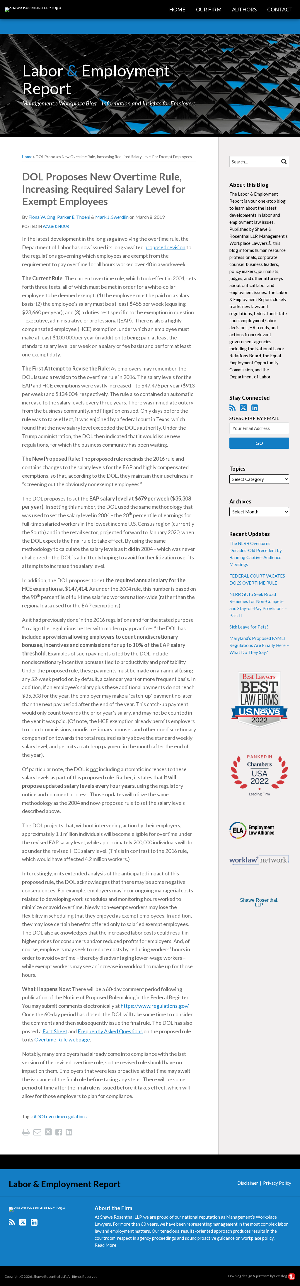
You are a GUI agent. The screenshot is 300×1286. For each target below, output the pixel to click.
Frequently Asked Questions (110, 1031)
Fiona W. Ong (41, 217)
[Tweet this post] (48, 1132)
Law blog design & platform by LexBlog (257, 1276)
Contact (280, 9)
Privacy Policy (277, 1183)
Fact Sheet (54, 1031)
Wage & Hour (56, 226)
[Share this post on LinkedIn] (69, 1132)
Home (177, 9)
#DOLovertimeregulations (60, 1116)
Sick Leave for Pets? (249, 626)
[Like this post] (58, 1132)
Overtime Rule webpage (62, 1039)
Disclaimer (247, 1183)
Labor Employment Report (96, 79)
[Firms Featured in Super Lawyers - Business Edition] (259, 920)
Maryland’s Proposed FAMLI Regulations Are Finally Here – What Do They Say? (259, 645)
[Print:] (26, 1132)
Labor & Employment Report (65, 1184)
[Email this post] (37, 1132)
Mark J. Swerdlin (112, 217)
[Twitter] (243, 408)
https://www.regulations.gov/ (154, 1006)
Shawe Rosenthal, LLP (259, 902)
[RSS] (232, 408)
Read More (105, 1245)
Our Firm (208, 9)
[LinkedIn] (254, 408)
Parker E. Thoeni (73, 217)
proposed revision (164, 247)
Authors (244, 9)
